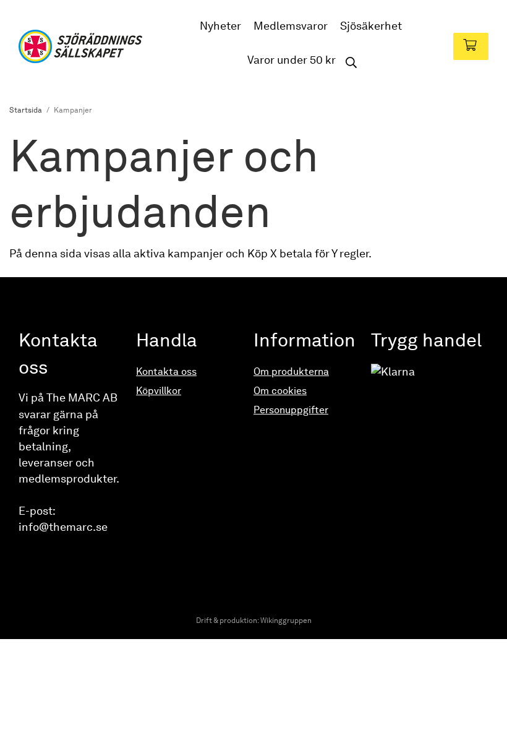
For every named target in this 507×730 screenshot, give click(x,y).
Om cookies (280, 391)
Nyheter (220, 25)
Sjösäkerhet (371, 25)
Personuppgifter (291, 410)
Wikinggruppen (286, 620)
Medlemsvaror (291, 25)
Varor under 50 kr (291, 59)
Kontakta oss (166, 371)
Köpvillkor (158, 391)
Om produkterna (291, 371)
